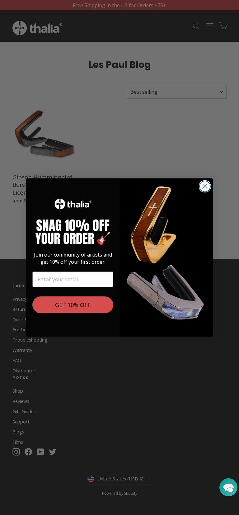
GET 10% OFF (73, 305)
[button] (228, 487)
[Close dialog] (204, 186)
